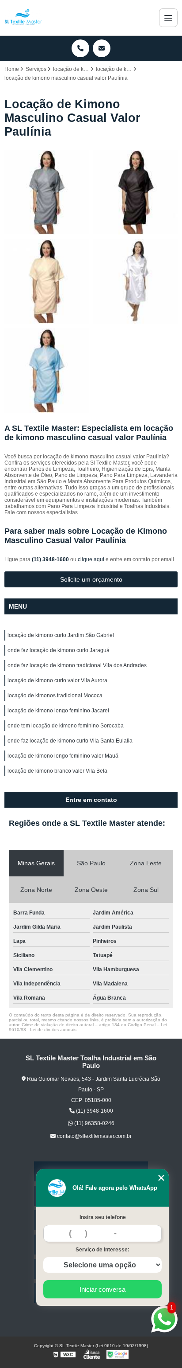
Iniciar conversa (102, 1289)
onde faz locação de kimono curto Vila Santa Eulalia (70, 741)
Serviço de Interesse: (102, 1250)
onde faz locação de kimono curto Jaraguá (59, 650)
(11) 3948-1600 (51, 559)
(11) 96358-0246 (93, 1123)
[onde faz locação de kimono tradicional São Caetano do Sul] (46, 370)
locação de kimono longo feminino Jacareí (58, 710)
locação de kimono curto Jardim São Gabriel (61, 635)
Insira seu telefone (103, 1217)
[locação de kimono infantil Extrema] (46, 281)
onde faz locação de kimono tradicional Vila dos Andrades (77, 665)
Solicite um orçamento (91, 579)
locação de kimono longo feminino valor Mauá (63, 756)
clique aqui (91, 559)
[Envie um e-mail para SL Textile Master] (101, 48)
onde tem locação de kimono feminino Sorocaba (66, 726)
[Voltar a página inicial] (23, 18)
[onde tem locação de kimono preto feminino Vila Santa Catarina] (135, 281)
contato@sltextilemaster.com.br (94, 1136)
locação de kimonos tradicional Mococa (55, 695)
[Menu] (168, 17)
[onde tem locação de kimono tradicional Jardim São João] (135, 192)
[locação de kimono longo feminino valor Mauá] (46, 192)
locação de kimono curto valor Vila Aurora (57, 680)
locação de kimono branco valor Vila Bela (57, 771)
